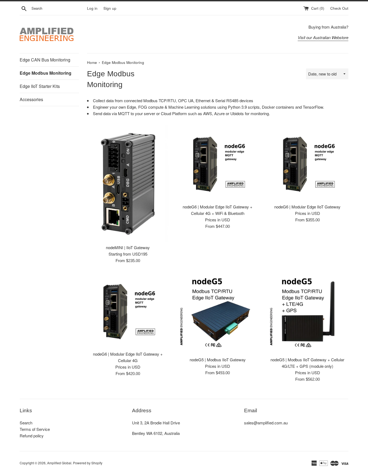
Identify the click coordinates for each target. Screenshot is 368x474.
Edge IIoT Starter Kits (40, 86)
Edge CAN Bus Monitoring (45, 60)
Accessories (31, 99)
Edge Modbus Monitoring (45, 73)
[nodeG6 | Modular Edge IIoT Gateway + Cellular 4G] (128, 310)
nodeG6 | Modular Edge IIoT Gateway (307, 206)
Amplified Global (59, 463)
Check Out (339, 8)
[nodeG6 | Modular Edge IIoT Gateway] (307, 163)
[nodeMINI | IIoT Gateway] (128, 183)
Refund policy (32, 435)
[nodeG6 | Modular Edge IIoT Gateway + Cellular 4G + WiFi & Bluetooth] (217, 163)
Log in (92, 8)
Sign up (109, 8)
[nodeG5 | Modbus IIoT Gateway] (217, 313)
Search (26, 422)
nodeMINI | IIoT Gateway (128, 247)
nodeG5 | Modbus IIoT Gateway (218, 359)
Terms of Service (35, 429)
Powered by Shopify (87, 463)
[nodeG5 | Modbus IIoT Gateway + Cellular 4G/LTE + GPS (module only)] (307, 313)
